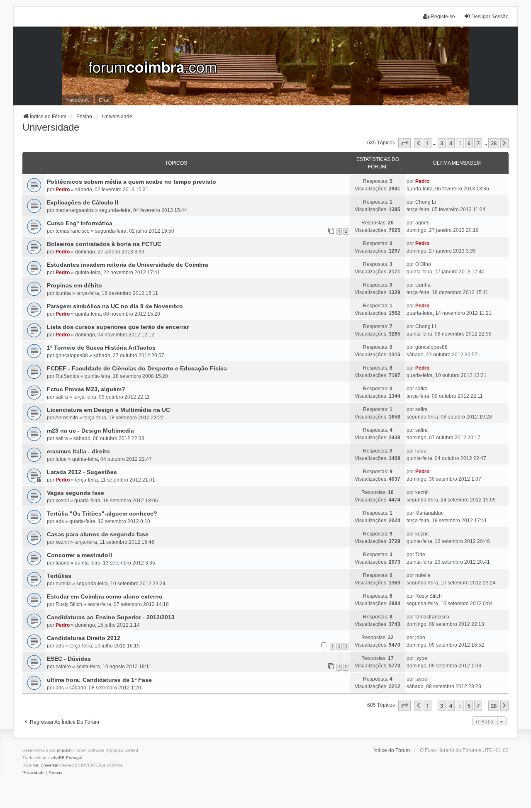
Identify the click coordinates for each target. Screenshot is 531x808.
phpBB (63, 750)
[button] (404, 143)
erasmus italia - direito (78, 451)
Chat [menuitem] (104, 100)
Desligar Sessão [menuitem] (490, 16)
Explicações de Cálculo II (82, 202)
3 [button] (441, 143)
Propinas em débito (74, 285)
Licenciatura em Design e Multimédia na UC (108, 409)
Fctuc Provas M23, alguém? (86, 389)
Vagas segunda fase (75, 492)
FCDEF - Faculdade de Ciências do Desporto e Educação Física (137, 368)
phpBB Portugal (66, 757)
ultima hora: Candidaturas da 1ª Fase (99, 680)
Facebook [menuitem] (77, 100)
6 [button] (469, 143)
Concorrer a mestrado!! (79, 555)
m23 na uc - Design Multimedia (90, 430)
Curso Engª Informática (79, 223)
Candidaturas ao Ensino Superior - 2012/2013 (111, 617)
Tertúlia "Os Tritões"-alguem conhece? (102, 513)
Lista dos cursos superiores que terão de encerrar (118, 327)
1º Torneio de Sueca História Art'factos (101, 347)
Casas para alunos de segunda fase (98, 534)
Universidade (50, 127)
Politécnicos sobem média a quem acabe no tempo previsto (131, 181)
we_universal (45, 765)
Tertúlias (59, 575)
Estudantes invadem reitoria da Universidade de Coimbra (127, 264)
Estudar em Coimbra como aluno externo (105, 596)
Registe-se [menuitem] (443, 16)
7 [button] (478, 143)
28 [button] (494, 143)
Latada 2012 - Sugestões (82, 472)
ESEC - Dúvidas (69, 658)
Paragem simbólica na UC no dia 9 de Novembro (115, 306)
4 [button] (450, 143)
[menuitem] (33, 772)
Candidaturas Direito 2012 (83, 638)
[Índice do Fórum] (265, 66)
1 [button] (427, 143)
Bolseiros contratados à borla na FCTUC (104, 244)
